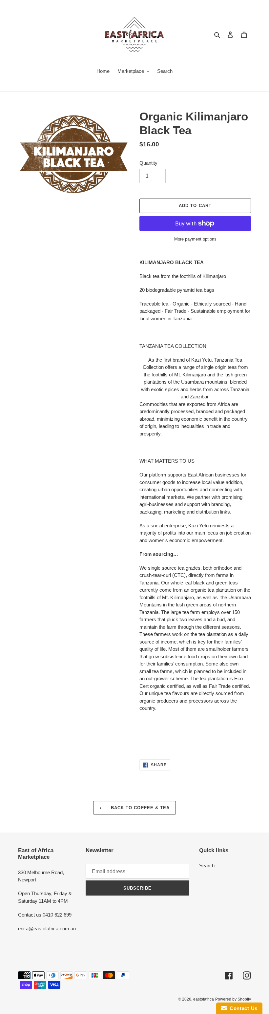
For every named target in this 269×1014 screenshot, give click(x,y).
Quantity (148, 163)
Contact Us (242, 1008)
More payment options (195, 239)
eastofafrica (203, 999)
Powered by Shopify (233, 999)
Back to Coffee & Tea (139, 807)
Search (207, 865)
